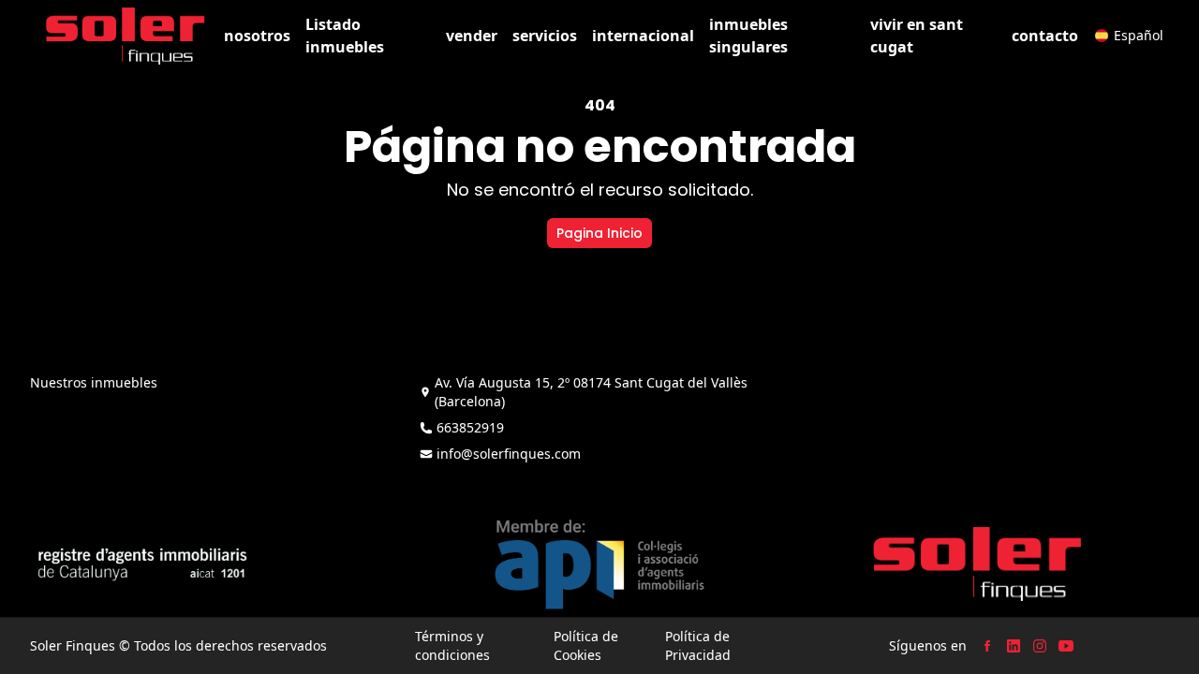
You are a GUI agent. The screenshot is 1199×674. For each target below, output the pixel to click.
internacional (643, 35)
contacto (1045, 35)
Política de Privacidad (698, 645)
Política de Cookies (586, 645)
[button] (1129, 36)
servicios (544, 35)
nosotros (257, 35)
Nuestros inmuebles (93, 382)
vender (471, 35)
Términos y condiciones (452, 645)
